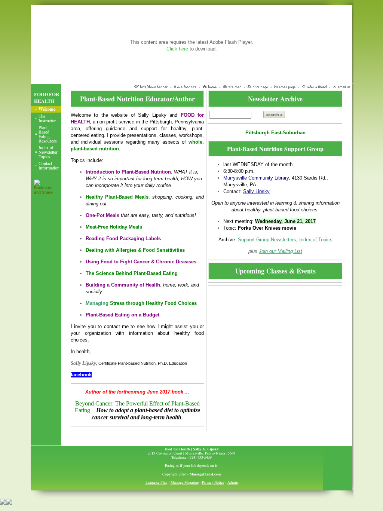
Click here (177, 49)
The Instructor (47, 118)
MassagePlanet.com (205, 474)
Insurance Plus (156, 482)
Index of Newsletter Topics (48, 151)
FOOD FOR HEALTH (46, 97)
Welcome (47, 109)
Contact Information (49, 165)
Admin (232, 482)
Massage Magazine (185, 482)
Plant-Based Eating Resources (48, 134)
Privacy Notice (213, 482)
